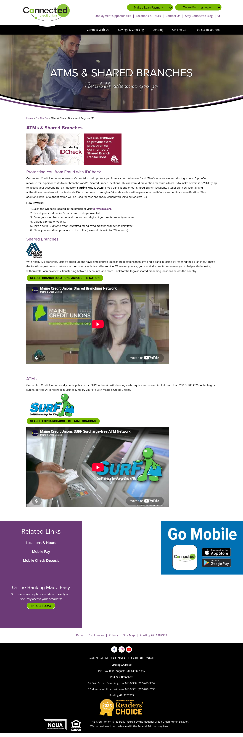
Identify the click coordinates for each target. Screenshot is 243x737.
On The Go (179, 30)
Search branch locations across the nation (65, 278)
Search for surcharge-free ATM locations (63, 421)
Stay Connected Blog (199, 16)
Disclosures (96, 635)
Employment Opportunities (112, 16)
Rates (80, 635)
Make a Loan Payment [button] (148, 7)
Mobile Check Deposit (41, 560)
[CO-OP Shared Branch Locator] (34, 250)
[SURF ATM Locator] (52, 405)
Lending (158, 30)
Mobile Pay (41, 551)
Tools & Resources (207, 30)
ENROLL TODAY (41, 606)
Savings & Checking (131, 30)
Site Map (129, 635)
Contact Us (173, 16)
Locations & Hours (148, 16)
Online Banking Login (197, 7)
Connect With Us (98, 30)
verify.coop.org (102, 209)
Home (29, 118)
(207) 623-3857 (146, 683)
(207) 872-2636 (146, 689)
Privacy (113, 635)
